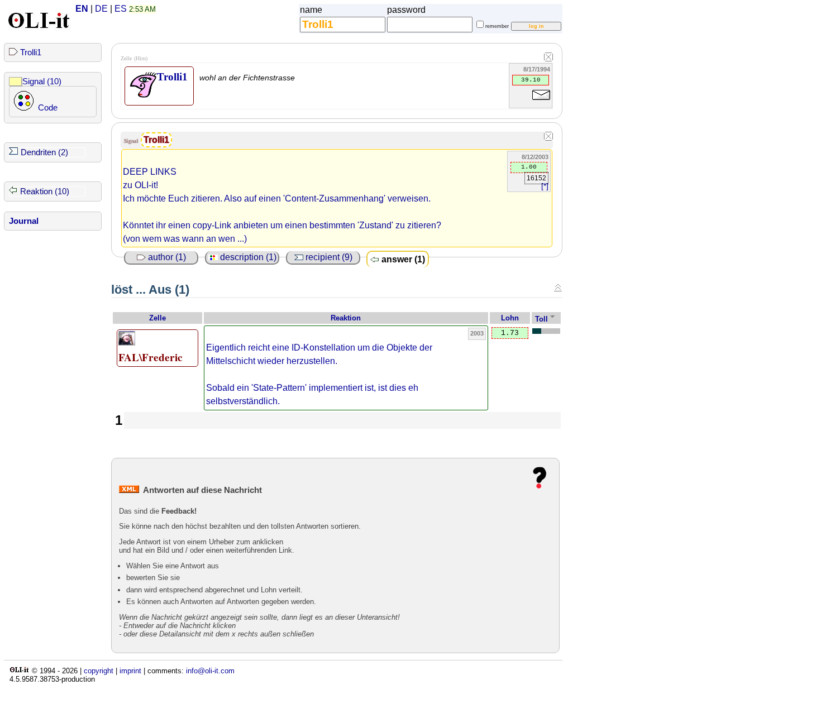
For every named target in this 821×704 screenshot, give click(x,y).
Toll (541, 319)
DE (101, 8)
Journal (24, 221)
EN (81, 8)
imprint (130, 671)
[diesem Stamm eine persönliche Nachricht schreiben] (541, 102)
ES (120, 8)
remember (497, 26)
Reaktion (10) (44, 191)
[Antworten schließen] (557, 287)
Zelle (157, 318)
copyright (98, 671)
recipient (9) (327, 257)
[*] (544, 186)
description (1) (247, 257)
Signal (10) (41, 81)
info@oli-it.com (210, 671)
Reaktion (346, 318)
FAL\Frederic (150, 357)
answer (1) (402, 259)
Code (48, 107)
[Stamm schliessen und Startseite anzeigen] (548, 57)
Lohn (510, 318)
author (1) (166, 257)
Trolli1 (30, 52)
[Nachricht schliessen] (548, 137)
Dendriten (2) (44, 152)
